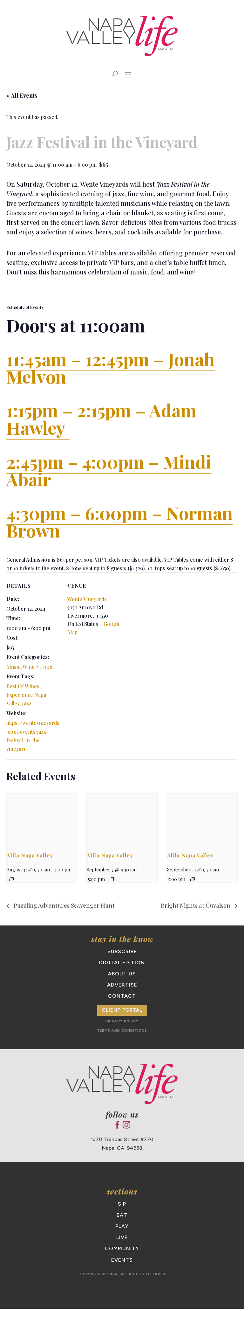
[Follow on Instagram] (126, 1125)
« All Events (21, 95)
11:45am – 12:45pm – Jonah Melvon (110, 367)
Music (13, 666)
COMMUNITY (122, 1248)
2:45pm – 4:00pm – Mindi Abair (108, 470)
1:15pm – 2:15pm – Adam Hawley (101, 418)
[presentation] (42, 819)
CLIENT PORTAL (122, 1010)
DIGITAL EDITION (122, 962)
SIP (122, 1204)
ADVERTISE (122, 985)
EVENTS (122, 1260)
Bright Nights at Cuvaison (196, 905)
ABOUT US (122, 974)
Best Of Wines (22, 686)
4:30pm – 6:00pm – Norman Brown (119, 521)
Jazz (26, 703)
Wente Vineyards (87, 599)
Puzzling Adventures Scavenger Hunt (63, 905)
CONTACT (122, 996)
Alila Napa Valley (30, 855)
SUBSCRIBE (122, 951)
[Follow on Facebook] (117, 1125)
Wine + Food (37, 666)
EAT (122, 1215)
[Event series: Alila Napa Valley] (11, 879)
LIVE (122, 1237)
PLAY (122, 1226)
